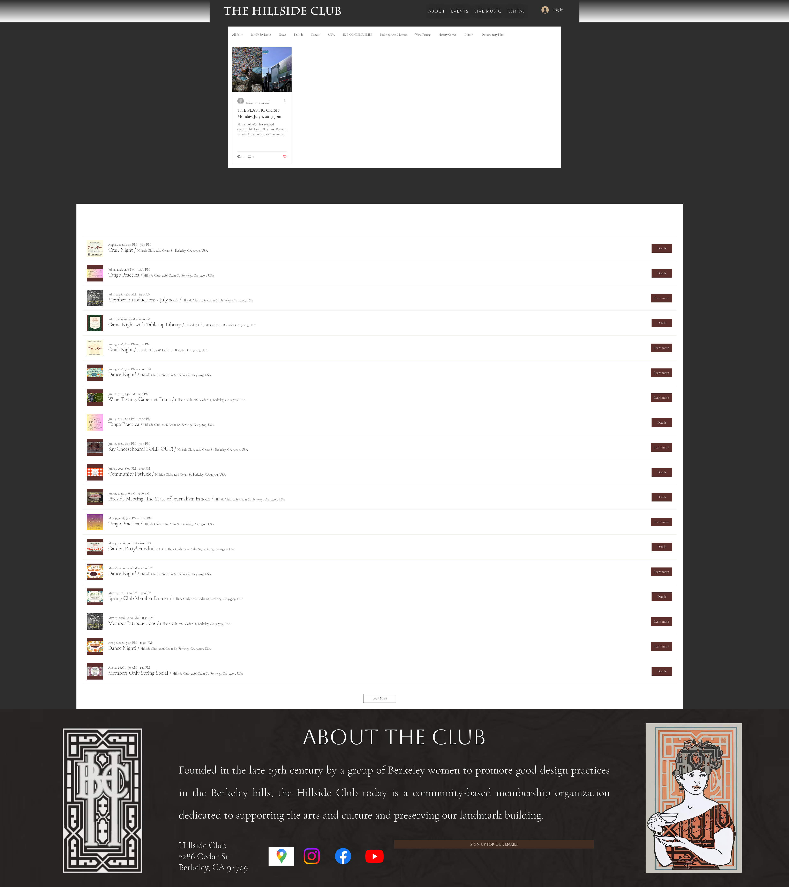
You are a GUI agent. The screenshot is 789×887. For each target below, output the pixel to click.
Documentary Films (493, 34)
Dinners (469, 34)
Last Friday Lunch (261, 34)
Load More (380, 698)
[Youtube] (374, 856)
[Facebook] (343, 856)
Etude (282, 34)
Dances (315, 34)
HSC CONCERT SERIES (357, 34)
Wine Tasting (422, 34)
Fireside (298, 34)
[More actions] (286, 100)
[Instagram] (311, 856)
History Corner (447, 34)
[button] (120, 250)
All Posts (237, 34)
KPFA (331, 34)
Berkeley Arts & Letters (393, 34)
